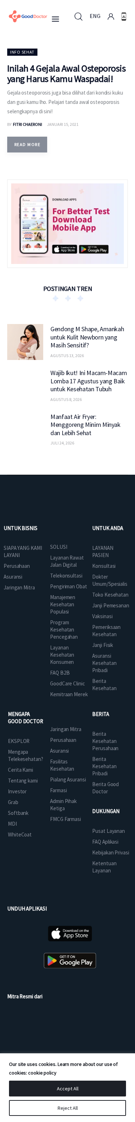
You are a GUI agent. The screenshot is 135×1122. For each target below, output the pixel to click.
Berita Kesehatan (104, 685)
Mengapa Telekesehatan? (25, 755)
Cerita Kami (20, 769)
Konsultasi (104, 565)
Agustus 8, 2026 (66, 399)
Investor (17, 791)
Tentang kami (23, 780)
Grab (13, 802)
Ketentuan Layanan (104, 867)
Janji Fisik (102, 645)
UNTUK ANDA (107, 528)
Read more (27, 144)
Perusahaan (17, 565)
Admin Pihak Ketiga (63, 805)
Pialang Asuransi (68, 779)
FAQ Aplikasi (105, 841)
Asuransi (13, 576)
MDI (12, 823)
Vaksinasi (102, 616)
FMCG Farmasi (65, 819)
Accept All (67, 1088)
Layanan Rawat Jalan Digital (67, 561)
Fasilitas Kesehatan (62, 765)
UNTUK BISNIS (20, 528)
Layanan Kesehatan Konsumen (62, 654)
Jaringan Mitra (19, 587)
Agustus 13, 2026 (67, 355)
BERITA (100, 714)
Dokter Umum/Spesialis (109, 580)
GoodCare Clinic (67, 683)
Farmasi (58, 790)
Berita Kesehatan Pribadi (104, 766)
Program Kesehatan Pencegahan (64, 629)
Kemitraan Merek (69, 694)
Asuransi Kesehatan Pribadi (104, 663)
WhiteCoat (20, 834)
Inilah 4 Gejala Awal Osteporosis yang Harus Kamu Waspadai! (66, 73)
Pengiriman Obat (68, 586)
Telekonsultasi (66, 575)
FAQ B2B (59, 672)
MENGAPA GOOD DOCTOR (25, 718)
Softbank (18, 812)
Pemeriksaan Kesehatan (106, 631)
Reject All (68, 1108)
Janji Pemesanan (110, 605)
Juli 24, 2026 (62, 443)
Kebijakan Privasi (110, 852)
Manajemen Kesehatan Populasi (62, 604)
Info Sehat (22, 52)
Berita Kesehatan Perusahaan (105, 741)
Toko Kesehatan (110, 594)
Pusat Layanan (108, 830)
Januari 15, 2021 (62, 124)
